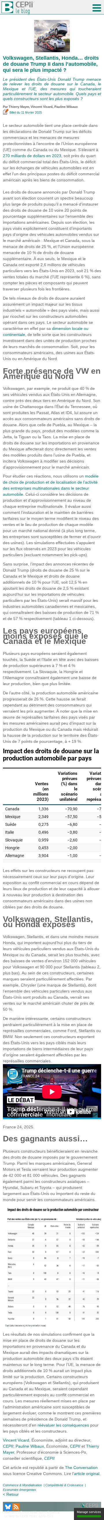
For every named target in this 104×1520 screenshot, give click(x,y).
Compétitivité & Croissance (64, 1485)
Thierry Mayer (19, 106)
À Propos (10, 1512)
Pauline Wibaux (66, 106)
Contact (25, 1512)
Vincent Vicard (42, 106)
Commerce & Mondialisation (22, 1485)
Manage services (89, 1512)
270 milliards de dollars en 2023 (32, 155)
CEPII (8, 1446)
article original (86, 1473)
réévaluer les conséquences (63, 1425)
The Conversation (81, 1467)
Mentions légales (45, 1512)
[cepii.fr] (90, 1506)
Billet (13, 112)
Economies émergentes (19, 1489)
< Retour (11, 1494)
